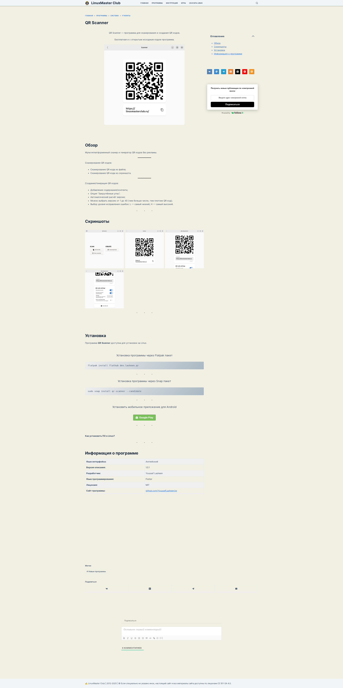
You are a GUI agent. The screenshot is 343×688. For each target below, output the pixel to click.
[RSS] (251, 71)
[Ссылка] (154, 638)
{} (158, 638)
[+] (161, 638)
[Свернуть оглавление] (253, 36)
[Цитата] (146, 638)
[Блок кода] (150, 638)
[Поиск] (257, 3)
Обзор (217, 43)
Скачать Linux (196, 3)
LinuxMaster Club (105, 3)
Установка (219, 50)
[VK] (209, 71)
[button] (104, 249)
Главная (144, 3)
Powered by (226, 113)
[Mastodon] (216, 71)
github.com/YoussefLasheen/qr (161, 490)
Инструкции (172, 3)
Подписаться (232, 104)
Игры (183, 3)
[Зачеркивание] (135, 638)
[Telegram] (223, 71)
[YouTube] (244, 71)
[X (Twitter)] (237, 71)
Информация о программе (228, 53)
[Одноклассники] (230, 71)
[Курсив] (128, 638)
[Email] (236, 588)
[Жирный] (124, 638)
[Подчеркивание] (131, 638)
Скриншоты (220, 46)
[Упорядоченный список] (139, 638)
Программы (157, 3)
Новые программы (96, 571)
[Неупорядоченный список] (143, 638)
